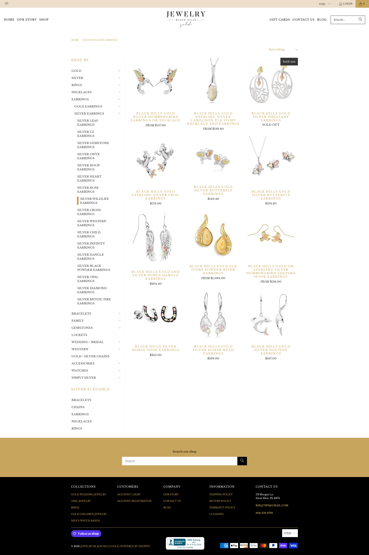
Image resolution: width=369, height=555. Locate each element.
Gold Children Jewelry (89, 514)
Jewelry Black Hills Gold (99, 546)
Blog (167, 507)
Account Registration (134, 501)
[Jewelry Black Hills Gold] (186, 20)
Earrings (80, 99)
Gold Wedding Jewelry (88, 494)
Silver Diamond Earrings (92, 290)
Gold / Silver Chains (90, 356)
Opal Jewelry (81, 501)
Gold (76, 71)
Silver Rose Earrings (88, 189)
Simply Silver (83, 377)
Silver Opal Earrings (88, 279)
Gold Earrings (88, 106)
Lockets (79, 335)
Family (77, 320)
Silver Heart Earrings (89, 178)
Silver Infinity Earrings (91, 245)
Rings (76, 85)
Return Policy (220, 501)
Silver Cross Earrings (89, 212)
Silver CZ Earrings (86, 134)
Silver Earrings (89, 113)
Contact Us (172, 501)
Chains (78, 407)
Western (79, 349)
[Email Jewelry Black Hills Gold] (6, 3)
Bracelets (81, 313)
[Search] (360, 20)
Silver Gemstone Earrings (93, 145)
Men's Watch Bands (85, 520)
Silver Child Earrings (89, 234)
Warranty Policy (222, 507)
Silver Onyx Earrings (88, 156)
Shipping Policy (221, 494)
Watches (79, 370)
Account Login (128, 494)
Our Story (171, 494)
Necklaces (81, 92)
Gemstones (82, 328)
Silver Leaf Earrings (87, 122)
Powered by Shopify (135, 546)
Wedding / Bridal (87, 342)
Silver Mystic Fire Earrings (94, 301)
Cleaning (216, 514)
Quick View (156, 90)
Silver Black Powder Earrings (93, 268)
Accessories (83, 363)
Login (348, 3)
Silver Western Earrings (91, 223)
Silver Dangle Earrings (90, 256)
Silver (77, 78)
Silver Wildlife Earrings (94, 201)
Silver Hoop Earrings (88, 167)
